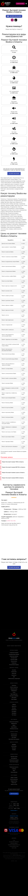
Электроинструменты (14, 721)
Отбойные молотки (14, 728)
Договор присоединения (14, 841)
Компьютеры (14, 671)
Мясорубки (14, 697)
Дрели (14, 725)
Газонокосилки (14, 733)
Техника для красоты (14, 767)
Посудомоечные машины (14, 654)
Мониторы (14, 673)
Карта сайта (14, 847)
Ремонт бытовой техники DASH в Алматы (13, 477)
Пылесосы (14, 685)
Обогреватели (14, 758)
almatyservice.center (14, 815)
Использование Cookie (14, 846)
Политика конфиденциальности (14, 844)
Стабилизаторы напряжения (14, 678)
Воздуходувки (14, 735)
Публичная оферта (14, 843)
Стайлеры (14, 768)
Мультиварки (14, 699)
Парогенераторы (14, 694)
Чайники (14, 704)
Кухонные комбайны (14, 695)
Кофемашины (14, 690)
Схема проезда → (14, 810)
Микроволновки (14, 688)
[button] (26, 4)
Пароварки (14, 713)
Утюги (14, 692)
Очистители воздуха (14, 761)
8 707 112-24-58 (14, 793)
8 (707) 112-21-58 (11, 520)
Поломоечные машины (14, 664)
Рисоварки (14, 711)
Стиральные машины (14, 652)
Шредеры (14, 744)
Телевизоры (14, 662)
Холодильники (14, 657)
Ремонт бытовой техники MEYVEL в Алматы (13, 467)
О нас (14, 840)
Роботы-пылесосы (14, 687)
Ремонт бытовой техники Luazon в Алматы (13, 472)
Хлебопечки (14, 709)
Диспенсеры (14, 746)
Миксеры (14, 708)
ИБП (14, 676)
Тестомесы (14, 714)
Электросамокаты (14, 779)
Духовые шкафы (14, 659)
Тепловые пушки (14, 756)
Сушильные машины (14, 656)
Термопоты (14, 706)
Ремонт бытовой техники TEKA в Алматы (13, 461)
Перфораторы (14, 723)
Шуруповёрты (14, 726)
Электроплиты (14, 661)
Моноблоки (14, 675)
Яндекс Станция (14, 777)
